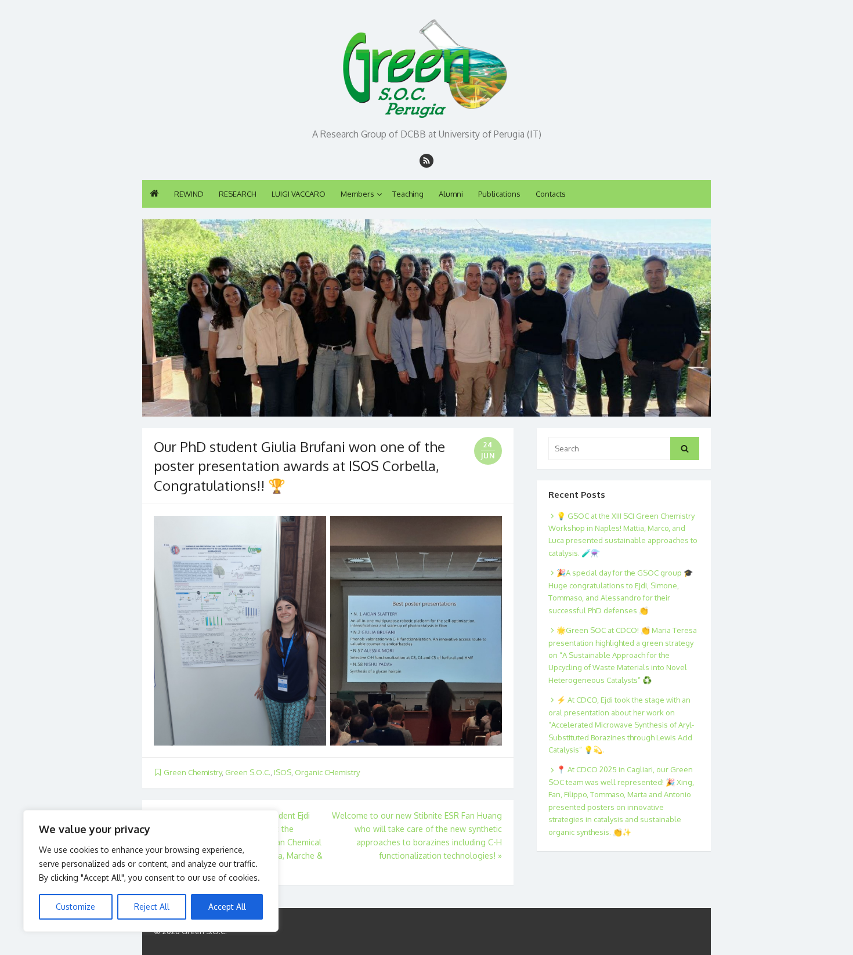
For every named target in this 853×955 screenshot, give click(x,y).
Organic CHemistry (327, 772)
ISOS (282, 772)
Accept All (227, 906)
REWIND (189, 193)
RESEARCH (237, 193)
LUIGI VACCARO (299, 193)
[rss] (426, 161)
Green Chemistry (193, 772)
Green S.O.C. (247, 772)
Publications (499, 193)
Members (357, 193)
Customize (75, 906)
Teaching (408, 193)
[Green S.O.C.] (426, 65)
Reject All (151, 906)
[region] (151, 871)
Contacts (551, 193)
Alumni (451, 193)
